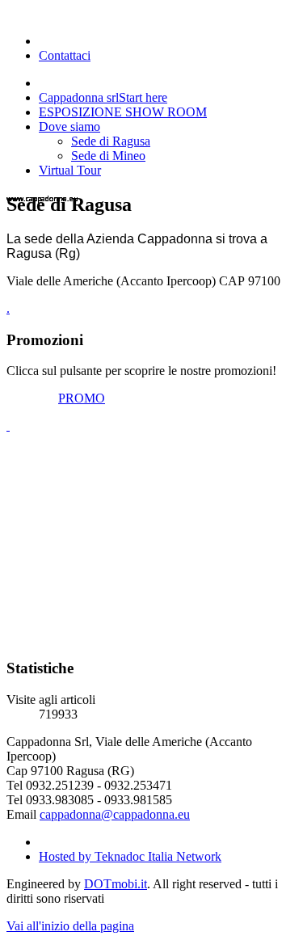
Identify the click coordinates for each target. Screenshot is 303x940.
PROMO (81, 398)
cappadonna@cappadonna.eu (115, 814)
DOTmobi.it (115, 884)
